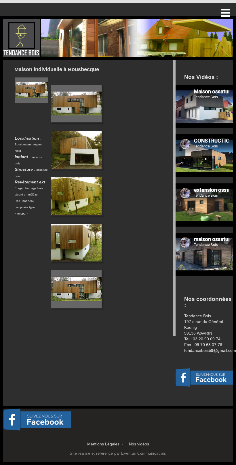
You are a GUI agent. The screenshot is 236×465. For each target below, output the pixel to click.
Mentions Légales (103, 444)
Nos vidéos (139, 444)
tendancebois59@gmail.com (210, 350)
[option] (118, 38)
